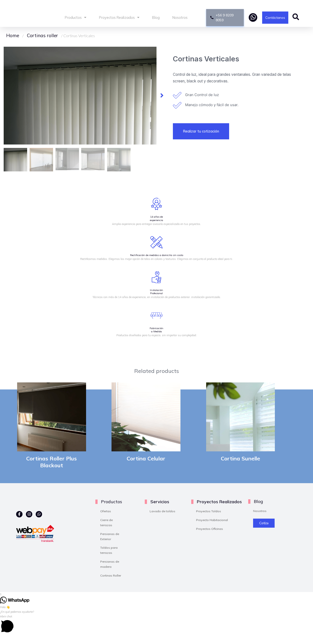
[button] (162, 95)
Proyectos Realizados (117, 17)
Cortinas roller (42, 35)
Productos (73, 17)
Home (12, 35)
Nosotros (180, 17)
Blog (156, 17)
